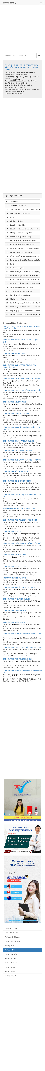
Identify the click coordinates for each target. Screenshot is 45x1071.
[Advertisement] (22, 28)
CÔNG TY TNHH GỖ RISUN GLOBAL (15, 471)
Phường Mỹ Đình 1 (11, 958)
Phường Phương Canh (12, 941)
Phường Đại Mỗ (10, 950)
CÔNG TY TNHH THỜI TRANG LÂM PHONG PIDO (20, 520)
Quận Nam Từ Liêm (11, 933)
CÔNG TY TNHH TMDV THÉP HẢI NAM (16, 599)
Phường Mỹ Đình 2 (11, 963)
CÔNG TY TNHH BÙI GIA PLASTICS (15, 353)
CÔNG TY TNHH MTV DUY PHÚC (14, 402)
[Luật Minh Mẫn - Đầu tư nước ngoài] (22, 838)
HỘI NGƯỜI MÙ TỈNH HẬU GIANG (14, 578)
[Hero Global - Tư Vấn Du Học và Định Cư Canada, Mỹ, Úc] (22, 890)
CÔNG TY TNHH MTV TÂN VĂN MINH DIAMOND (19, 587)
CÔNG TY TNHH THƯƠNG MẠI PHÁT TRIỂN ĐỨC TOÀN (22, 647)
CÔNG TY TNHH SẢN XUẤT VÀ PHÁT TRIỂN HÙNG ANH (22, 460)
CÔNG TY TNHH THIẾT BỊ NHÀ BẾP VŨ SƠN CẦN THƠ (21, 543)
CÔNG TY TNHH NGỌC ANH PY (14, 622)
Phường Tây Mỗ (10, 945)
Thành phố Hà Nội (11, 928)
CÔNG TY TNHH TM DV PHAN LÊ (14, 610)
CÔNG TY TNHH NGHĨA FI (12, 532)
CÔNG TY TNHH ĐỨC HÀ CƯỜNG (14, 566)
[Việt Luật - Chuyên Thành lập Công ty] (22, 800)
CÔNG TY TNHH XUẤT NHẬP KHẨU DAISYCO (18, 441)
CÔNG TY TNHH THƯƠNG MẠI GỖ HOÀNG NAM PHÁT (22, 390)
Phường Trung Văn (11, 976)
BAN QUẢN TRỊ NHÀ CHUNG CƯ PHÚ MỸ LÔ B (19, 508)
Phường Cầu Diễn (11, 954)
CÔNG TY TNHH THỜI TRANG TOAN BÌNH (17, 450)
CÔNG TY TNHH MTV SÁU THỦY (14, 555)
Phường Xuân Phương (12, 937)
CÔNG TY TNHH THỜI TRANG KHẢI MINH (17, 659)
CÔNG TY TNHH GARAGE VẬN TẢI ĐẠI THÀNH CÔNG (21, 379)
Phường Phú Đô (10, 971)
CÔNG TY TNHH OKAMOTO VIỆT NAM (16, 414)
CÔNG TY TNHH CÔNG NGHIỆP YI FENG (17, 481)
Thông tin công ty (9, 2)
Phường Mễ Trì (10, 967)
